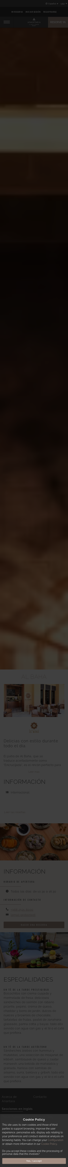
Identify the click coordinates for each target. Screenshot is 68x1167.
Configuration (55, 1140)
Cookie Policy (49, 1143)
